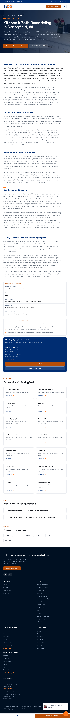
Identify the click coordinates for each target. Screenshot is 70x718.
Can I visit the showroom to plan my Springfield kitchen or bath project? (35, 517)
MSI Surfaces (7, 661)
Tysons (50, 535)
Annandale (9, 540)
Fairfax (8, 535)
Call (18, 716)
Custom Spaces (41, 602)
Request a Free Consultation (15, 46)
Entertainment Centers (43, 616)
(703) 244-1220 (62, 1)
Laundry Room (40, 607)
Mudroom (39, 610)
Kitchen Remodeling (42, 584)
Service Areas (11, 15)
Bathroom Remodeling (43, 587)
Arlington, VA (40, 651)
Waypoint (6, 636)
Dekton (5, 664)
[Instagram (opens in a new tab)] (10, 574)
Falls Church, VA (41, 648)
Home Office (40, 613)
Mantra (5, 639)
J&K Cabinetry (7, 642)
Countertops (40, 590)
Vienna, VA (39, 634)
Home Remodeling (42, 596)
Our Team (53, 1)
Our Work (47, 1)
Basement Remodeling (43, 599)
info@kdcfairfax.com (9, 691)
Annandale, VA (40, 642)
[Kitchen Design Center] (8, 6)
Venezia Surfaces (8, 670)
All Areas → (40, 654)
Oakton (29, 535)
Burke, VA (39, 645)
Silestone (6, 658)
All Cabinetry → (7, 648)
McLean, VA (40, 639)
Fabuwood (6, 634)
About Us (5, 584)
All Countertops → (8, 673)
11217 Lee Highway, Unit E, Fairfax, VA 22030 (14, 709)
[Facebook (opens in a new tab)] (5, 574)
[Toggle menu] (65, 6)
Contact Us (6, 593)
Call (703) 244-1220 (38, 46)
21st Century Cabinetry (9, 645)
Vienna (18, 535)
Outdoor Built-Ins (41, 622)
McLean (39, 535)
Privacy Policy (37, 706)
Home (4, 15)
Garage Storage (41, 619)
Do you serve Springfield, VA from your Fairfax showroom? (35, 510)
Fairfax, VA (39, 631)
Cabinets (39, 593)
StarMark (6, 631)
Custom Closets (41, 604)
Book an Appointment (12, 568)
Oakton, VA (40, 636)
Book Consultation (53, 6)
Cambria (5, 655)
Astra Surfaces (7, 667)
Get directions (11, 359)
